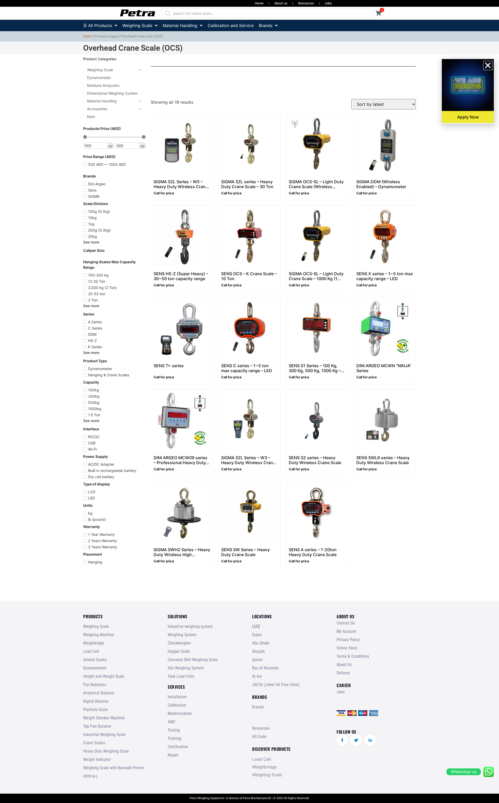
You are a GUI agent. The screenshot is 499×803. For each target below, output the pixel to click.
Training (174, 738)
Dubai (257, 634)
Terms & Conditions (353, 656)
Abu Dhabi (260, 643)
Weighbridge (93, 643)
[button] (488, 65)
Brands (258, 707)
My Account (346, 631)
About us (280, 3)
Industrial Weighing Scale (104, 734)
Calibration (177, 705)
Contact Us (346, 623)
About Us (344, 664)
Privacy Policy (348, 639)
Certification (178, 746)
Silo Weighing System (186, 668)
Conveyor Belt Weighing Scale (193, 659)
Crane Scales (94, 742)
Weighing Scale (96, 626)
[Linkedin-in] (370, 740)
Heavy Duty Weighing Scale (106, 751)
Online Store (347, 648)
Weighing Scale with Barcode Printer (113, 767)
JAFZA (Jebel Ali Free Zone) (275, 684)
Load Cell (91, 651)
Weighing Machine (98, 634)
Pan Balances (94, 684)
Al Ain (257, 676)
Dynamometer (95, 668)
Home (259, 3)
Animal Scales (95, 659)
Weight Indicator (97, 759)
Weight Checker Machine (104, 717)
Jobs (328, 3)
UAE (256, 626)
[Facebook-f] (342, 740)
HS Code (259, 736)
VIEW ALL (90, 776)
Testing (174, 730)
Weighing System (182, 634)
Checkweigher (179, 643)
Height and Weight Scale (103, 676)
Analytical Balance (98, 692)
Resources (306, 3)
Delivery (343, 672)
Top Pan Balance (97, 726)
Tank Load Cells (181, 676)
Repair (173, 755)
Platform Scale (95, 709)
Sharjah (258, 651)
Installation (177, 696)
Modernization (180, 713)
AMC (171, 721)
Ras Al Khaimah (265, 668)
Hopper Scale (179, 651)
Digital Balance (96, 701)
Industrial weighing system (190, 626)
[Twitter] (356, 740)
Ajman (257, 659)
